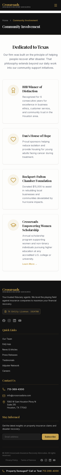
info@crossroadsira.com (19, 395)
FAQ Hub (6, 344)
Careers (6, 371)
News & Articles (9, 349)
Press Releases (9, 355)
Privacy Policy (12, 460)
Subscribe (50, 436)
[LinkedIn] (14, 320)
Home (5, 20)
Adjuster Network (10, 365)
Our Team (7, 339)
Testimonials (8, 360)
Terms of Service (28, 460)
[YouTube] (19, 320)
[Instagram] (9, 320)
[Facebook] (3, 320)
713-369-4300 (15, 389)
